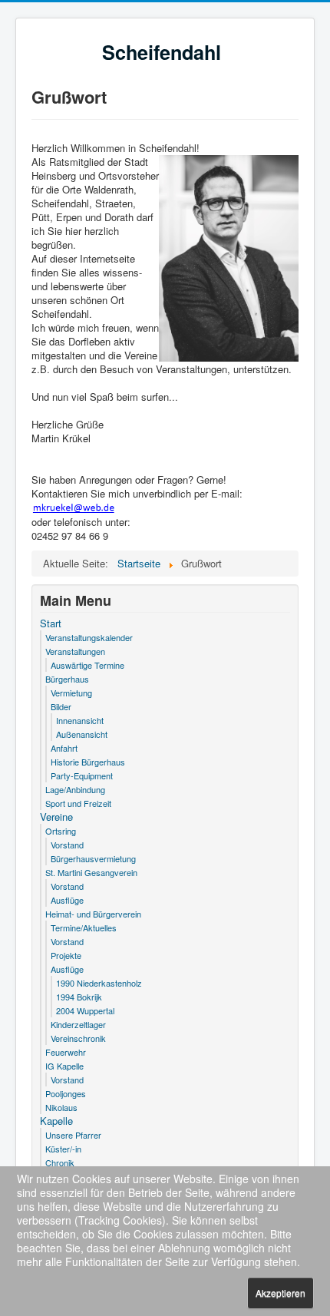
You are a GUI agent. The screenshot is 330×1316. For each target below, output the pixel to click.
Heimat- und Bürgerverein (93, 914)
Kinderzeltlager (78, 1024)
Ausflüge (67, 900)
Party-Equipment (82, 775)
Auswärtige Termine (87, 665)
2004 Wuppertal (85, 1010)
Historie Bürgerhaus (88, 762)
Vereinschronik (78, 1038)
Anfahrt (64, 748)
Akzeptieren (280, 1292)
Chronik (59, 1162)
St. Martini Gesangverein (91, 872)
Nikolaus (61, 1107)
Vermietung (71, 692)
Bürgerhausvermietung (93, 858)
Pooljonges (65, 1093)
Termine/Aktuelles (84, 927)
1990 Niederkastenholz (99, 983)
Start (50, 623)
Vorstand (67, 844)
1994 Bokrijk (79, 996)
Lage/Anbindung (75, 789)
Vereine (56, 817)
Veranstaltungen (75, 651)
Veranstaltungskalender (89, 637)
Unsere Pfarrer (73, 1135)
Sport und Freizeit (78, 803)
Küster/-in (63, 1148)
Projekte (66, 955)
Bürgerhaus (67, 679)
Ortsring (60, 831)
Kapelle (56, 1121)
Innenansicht (80, 720)
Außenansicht (81, 734)
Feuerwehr (65, 1052)
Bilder (61, 706)
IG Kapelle (64, 1066)
